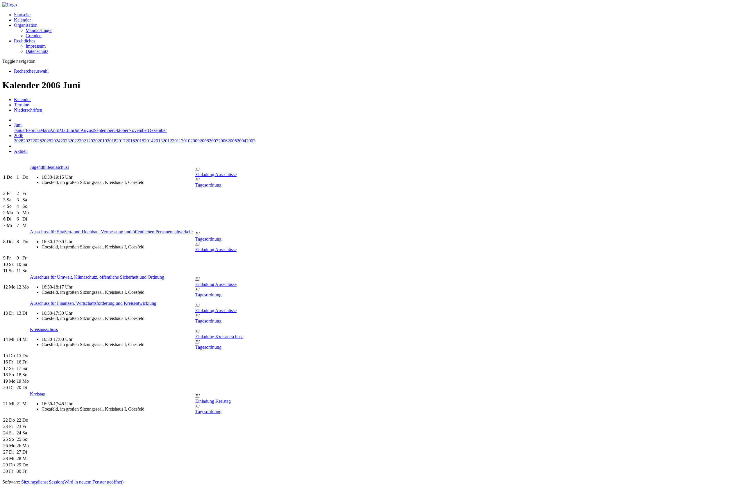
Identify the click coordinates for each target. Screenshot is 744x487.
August (87, 130)
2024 (55, 140)
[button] (25, 25)
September (103, 130)
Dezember (157, 130)
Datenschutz (37, 51)
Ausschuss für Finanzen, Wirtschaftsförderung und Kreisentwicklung (93, 303)
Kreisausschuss (44, 329)
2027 (28, 140)
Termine (21, 104)
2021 (83, 140)
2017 (121, 140)
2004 (241, 140)
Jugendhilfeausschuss (49, 167)
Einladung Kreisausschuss (219, 336)
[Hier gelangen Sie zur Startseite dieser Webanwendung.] (9, 4)
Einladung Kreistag (213, 401)
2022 (74, 140)
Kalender (22, 19)
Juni (70, 130)
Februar (33, 130)
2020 (93, 140)
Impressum (36, 46)
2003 (250, 140)
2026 (37, 140)
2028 (18, 140)
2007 (213, 140)
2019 (102, 140)
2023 (65, 140)
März (45, 130)
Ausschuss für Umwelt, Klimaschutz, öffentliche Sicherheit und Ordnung (97, 277)
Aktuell (21, 151)
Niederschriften (28, 110)
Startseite (22, 14)
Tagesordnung (208, 184)
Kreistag (37, 393)
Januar (20, 130)
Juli (77, 130)
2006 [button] (18, 135)
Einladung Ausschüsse (216, 174)
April (54, 130)
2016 (130, 140)
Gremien (34, 35)
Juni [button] (18, 125)
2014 (148, 140)
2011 (176, 140)
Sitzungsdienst (72, 481)
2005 (232, 140)
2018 (111, 140)
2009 (195, 140)
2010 (185, 140)
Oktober (120, 130)
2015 (139, 140)
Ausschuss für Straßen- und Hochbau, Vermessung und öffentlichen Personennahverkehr (111, 231)
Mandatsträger (39, 30)
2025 (46, 140)
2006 (223, 140)
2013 (158, 140)
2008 (204, 140)
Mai (63, 130)
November (138, 130)
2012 (167, 140)
